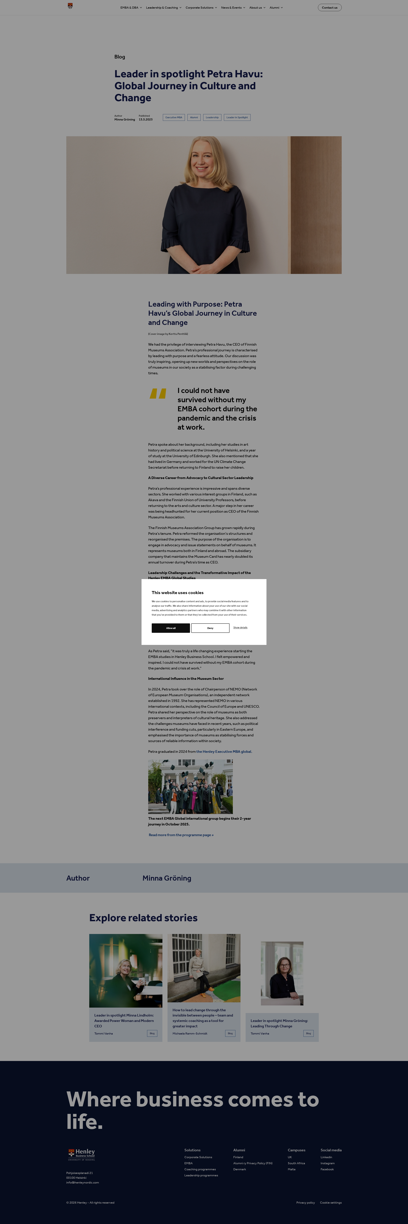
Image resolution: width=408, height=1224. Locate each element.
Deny (210, 628)
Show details (240, 627)
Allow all (171, 628)
